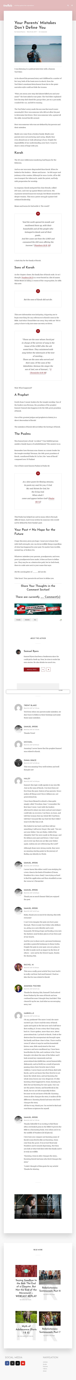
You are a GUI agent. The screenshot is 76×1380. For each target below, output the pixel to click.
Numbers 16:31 (41, 245)
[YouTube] (23, 1363)
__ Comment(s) (50, 597)
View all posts (31, 669)
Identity (27, 620)
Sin (35, 620)
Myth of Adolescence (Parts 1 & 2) (26, 1329)
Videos (45, 1368)
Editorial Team (26, 1299)
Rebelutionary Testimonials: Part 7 (49, 1330)
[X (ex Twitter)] (12, 1363)
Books (50, 5)
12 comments (43, 32)
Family (18, 620)
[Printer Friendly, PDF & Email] (61, 620)
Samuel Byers (20, 32)
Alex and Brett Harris (26, 1336)
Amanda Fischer (32, 986)
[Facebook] (7, 1363)
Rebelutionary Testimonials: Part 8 (49, 1289)
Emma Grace (30, 760)
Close (61, 690)
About (44, 1371)
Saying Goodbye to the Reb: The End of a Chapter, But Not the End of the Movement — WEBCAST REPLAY (26, 1288)
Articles (42, 5)
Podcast (59, 5)
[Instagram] (17, 1363)
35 (49, 245)
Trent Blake (30, 705)
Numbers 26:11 (27, 278)
